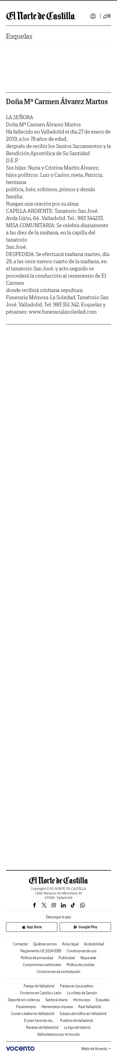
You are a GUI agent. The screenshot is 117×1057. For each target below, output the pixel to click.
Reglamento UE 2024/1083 (40, 951)
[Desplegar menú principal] (107, 16)
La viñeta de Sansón (82, 993)
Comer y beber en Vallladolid (32, 1013)
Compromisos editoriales (42, 964)
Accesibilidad (94, 944)
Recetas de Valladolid (42, 1027)
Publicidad (66, 958)
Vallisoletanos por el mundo (58, 1034)
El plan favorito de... (39, 1020)
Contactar (20, 944)
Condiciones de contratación (58, 971)
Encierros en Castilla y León (41, 993)
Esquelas (19, 36)
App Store (34, 927)
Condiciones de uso (82, 951)
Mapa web (88, 958)
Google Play (88, 927)
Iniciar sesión (93, 16)
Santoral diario (56, 1000)
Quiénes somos (45, 944)
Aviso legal (70, 944)
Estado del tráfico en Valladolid (83, 1013)
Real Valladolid (89, 1006)
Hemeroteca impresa (57, 1006)
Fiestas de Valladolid (39, 986)
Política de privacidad (37, 958)
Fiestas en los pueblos (76, 986)
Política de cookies (80, 964)
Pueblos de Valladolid (76, 1020)
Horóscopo (81, 1000)
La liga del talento (77, 1027)
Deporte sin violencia (24, 1000)
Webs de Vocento (94, 1048)
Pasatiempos (26, 1006)
